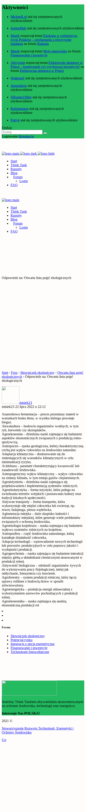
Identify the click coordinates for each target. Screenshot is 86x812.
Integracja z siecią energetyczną (32, 644)
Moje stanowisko (55, 51)
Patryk (15, 120)
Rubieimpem (19, 109)
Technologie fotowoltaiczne (30, 652)
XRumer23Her (21, 97)
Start (5, 372)
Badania (43, 44)
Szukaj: (7, 128)
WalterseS (17, 78)
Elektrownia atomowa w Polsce (42, 71)
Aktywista (18, 63)
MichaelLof (19, 17)
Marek (15, 36)
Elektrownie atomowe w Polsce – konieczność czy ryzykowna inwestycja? (47, 65)
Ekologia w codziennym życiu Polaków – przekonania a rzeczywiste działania (44, 40)
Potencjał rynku (21, 640)
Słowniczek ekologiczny (37, 372)
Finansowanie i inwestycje (29, 55)
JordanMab (18, 28)
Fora (14, 372)
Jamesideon (19, 86)
